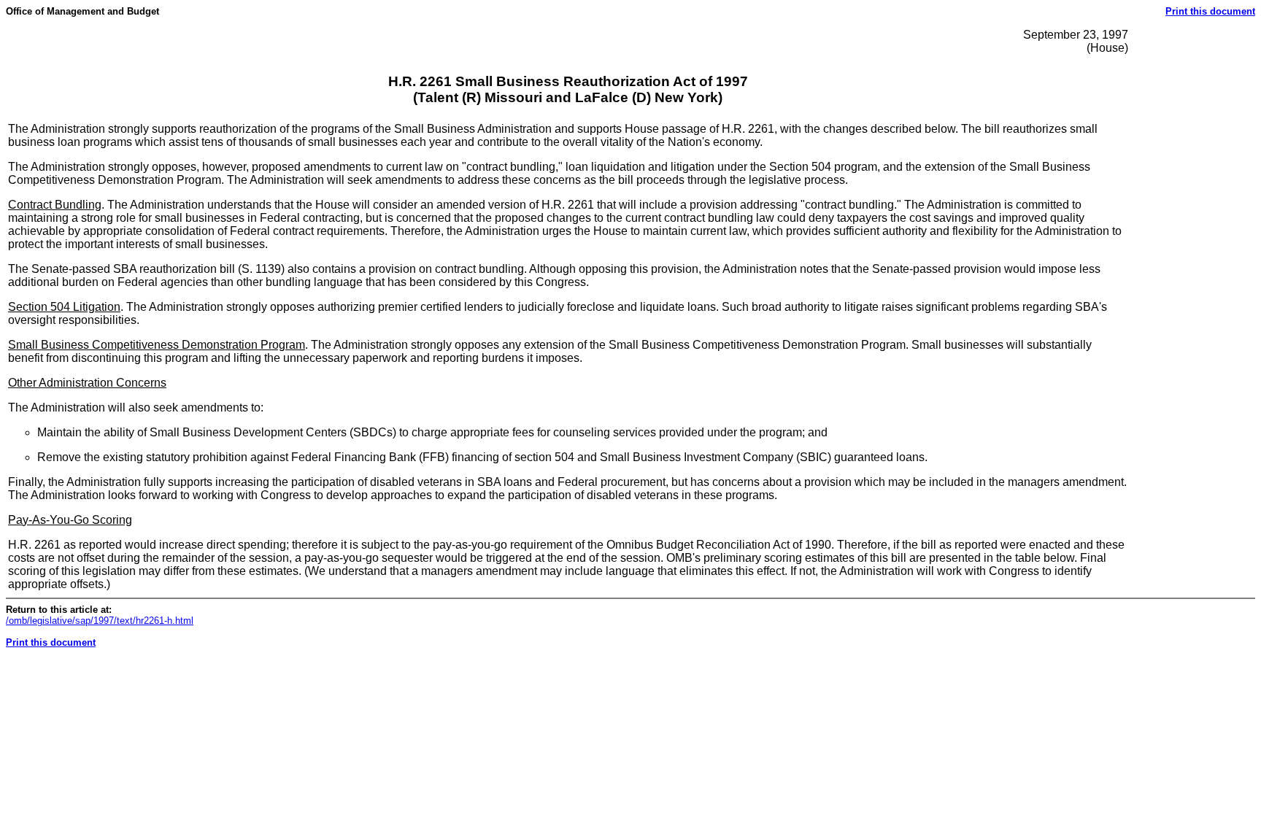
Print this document (1210, 11)
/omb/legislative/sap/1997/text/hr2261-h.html (99, 620)
